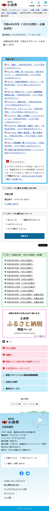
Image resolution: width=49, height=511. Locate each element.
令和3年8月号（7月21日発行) (20, 272)
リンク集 (7, 497)
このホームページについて (14, 481)
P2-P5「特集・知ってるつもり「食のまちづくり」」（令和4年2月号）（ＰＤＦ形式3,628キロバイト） (24, 75)
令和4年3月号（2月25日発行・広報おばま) (25, 298)
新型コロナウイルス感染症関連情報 (22, 375)
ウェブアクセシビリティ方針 (15, 489)
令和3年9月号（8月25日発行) (20, 276)
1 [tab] (7, 341)
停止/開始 (3, 341)
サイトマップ (9, 493)
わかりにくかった (14, 224)
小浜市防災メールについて (18, 368)
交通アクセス (11, 458)
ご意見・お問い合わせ (15, 463)
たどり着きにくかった (16, 229)
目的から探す (12, 382)
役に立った (12, 220)
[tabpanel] (24, 323)
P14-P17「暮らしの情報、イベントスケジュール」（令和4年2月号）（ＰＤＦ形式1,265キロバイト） (24, 119)
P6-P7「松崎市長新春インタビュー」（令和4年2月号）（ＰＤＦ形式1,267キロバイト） (24, 85)
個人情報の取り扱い (12, 485)
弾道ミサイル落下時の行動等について (23, 362)
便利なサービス (13, 389)
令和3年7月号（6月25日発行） (20, 268)
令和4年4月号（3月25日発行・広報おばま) (25, 302)
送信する (24, 236)
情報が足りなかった (31, 220)
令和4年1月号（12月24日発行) (20, 291)
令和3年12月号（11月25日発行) (21, 287)
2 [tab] (10, 341)
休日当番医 (11, 348)
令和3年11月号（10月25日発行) (21, 283)
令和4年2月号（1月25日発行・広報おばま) (25, 295)
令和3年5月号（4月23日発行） (20, 260)
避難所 (9, 355)
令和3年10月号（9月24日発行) (20, 279)
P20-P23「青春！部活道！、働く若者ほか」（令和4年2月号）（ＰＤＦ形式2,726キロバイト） (23, 136)
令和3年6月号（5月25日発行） (20, 264)
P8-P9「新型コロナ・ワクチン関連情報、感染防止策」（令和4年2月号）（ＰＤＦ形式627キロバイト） (24, 95)
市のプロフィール (29, 458)
